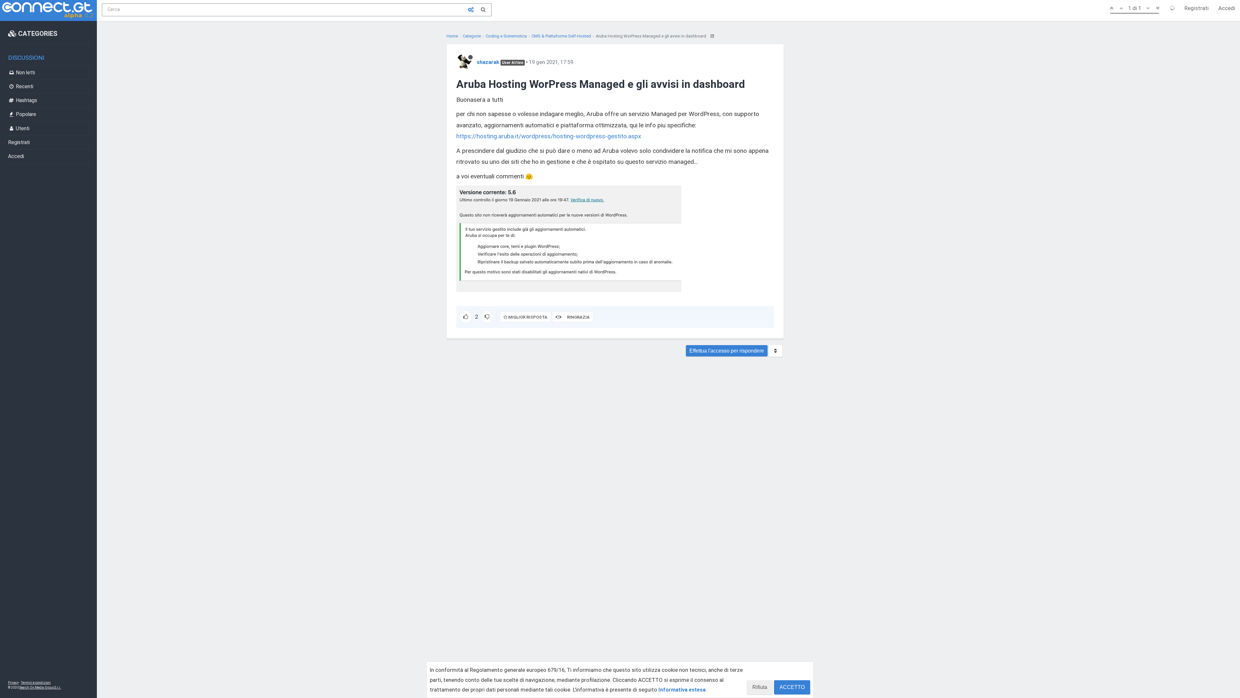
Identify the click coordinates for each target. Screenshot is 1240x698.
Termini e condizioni (36, 682)
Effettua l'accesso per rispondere (726, 351)
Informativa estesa (682, 689)
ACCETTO (792, 687)
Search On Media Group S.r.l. (40, 687)
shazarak (488, 62)
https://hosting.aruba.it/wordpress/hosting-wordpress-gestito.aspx (548, 136)
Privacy (13, 682)
